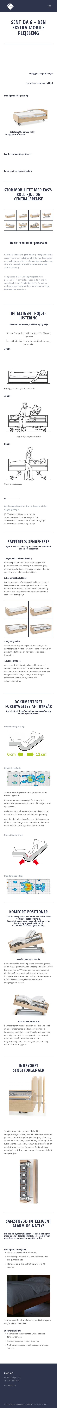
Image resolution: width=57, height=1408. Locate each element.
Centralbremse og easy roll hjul (39, 83)
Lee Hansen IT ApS (40, 1404)
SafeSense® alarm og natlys (23, 132)
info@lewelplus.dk (12, 1377)
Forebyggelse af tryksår (15, 134)
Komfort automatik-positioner (17, 154)
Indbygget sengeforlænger (41, 73)
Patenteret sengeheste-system (18, 171)
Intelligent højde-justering (16, 95)
